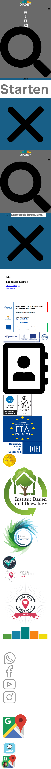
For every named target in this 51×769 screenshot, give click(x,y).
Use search (10, 288)
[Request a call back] (5, 764)
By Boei (12, 767)
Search (25, 79)
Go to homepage (12, 286)
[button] (49, 9)
